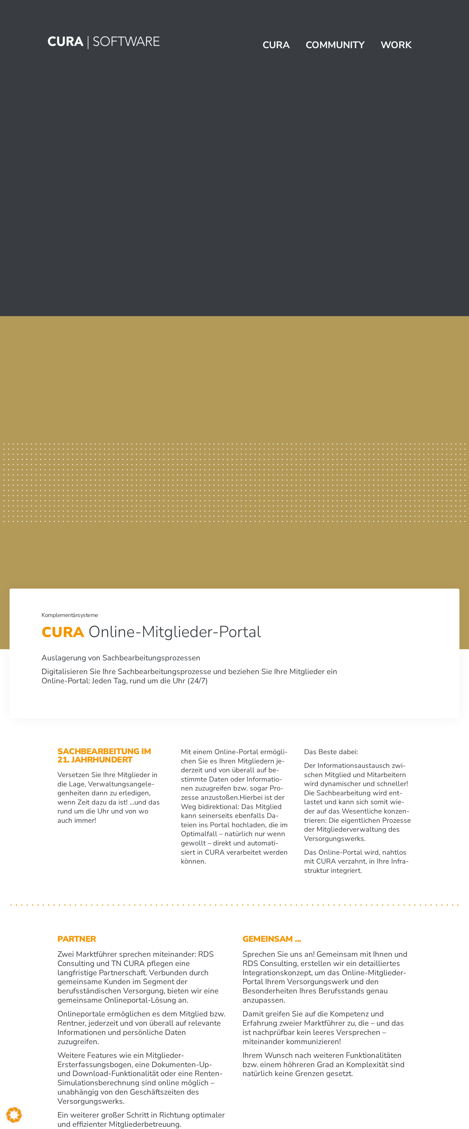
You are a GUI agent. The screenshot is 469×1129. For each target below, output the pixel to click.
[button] (14, 1115)
